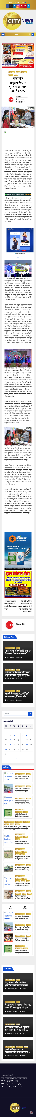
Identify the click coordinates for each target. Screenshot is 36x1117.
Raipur (6, 824)
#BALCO (21, 102)
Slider (10, 74)
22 (27, 744)
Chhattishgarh (9, 648)
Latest (18, 72)
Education (19, 812)
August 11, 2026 (13, 1033)
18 (10, 744)
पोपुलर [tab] (25, 909)
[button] (29, 34)
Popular (24, 72)
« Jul (17, 758)
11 (10, 740)
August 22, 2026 (13, 989)
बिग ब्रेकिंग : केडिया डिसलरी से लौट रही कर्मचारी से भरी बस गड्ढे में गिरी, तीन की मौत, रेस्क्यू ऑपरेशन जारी (25, 606)
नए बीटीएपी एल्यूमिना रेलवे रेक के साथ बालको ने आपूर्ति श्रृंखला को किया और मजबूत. (22, 870)
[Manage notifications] (31, 1112)
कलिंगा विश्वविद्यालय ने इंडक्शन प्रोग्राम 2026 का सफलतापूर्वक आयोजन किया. (22, 844)
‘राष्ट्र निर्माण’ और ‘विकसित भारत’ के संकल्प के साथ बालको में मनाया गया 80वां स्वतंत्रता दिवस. (18, 654)
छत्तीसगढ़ (16, 74)
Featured (11, 72)
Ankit (19, 96)
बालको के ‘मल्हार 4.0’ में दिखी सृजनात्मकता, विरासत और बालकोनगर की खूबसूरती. (17, 697)
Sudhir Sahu (17, 1087)
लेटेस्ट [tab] (10, 908)
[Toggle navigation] (16, 34)
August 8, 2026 (12, 1055)
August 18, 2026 (13, 1011)
